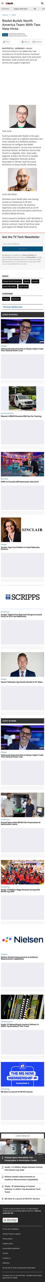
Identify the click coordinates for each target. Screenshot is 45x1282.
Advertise (6, 1263)
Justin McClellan (9, 286)
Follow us (27, 42)
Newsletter (38, 42)
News (5, 35)
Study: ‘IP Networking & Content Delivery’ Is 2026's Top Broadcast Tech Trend (23, 1189)
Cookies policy (8, 1243)
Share (7, 42)
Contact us (6, 1258)
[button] (2, 3)
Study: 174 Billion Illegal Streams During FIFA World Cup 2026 (23, 1168)
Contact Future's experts (11, 1234)
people (35, 281)
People (13, 15)
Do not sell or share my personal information (19, 1268)
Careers (5, 1253)
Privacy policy (7, 1239)
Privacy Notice (31, 257)
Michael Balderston (18, 34)
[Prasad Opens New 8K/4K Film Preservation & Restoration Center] (22, 1151)
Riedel (26, 281)
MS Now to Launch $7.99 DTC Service (22, 1199)
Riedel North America (12, 281)
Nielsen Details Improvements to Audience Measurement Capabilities (21, 1178)
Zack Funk (23, 286)
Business (5, 15)
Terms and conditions (11, 1229)
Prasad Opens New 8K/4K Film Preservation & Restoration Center (21, 1158)
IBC (35, 9)
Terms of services (28, 255)
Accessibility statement (11, 1248)
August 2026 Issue (20, 9)
